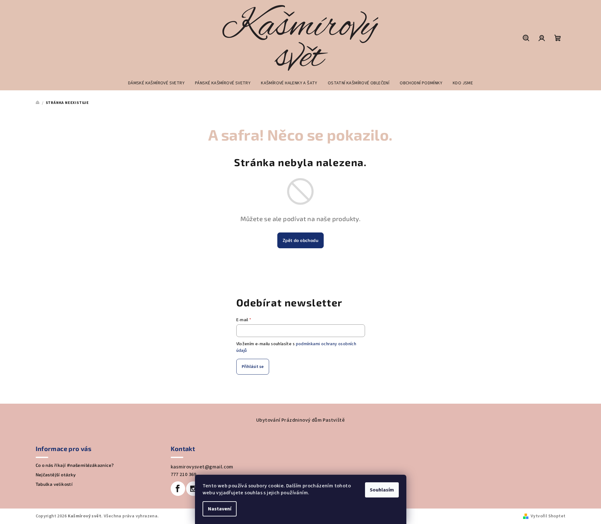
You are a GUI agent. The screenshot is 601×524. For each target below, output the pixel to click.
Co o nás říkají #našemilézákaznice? (75, 465)
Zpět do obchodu (300, 240)
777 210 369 (184, 474)
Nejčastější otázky (56, 475)
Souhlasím (382, 489)
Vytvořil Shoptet (548, 516)
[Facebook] (178, 488)
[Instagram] (193, 488)
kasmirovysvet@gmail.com (202, 466)
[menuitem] (156, 83)
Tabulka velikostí (54, 484)
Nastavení (219, 508)
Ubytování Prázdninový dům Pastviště (300, 420)
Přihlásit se (253, 367)
